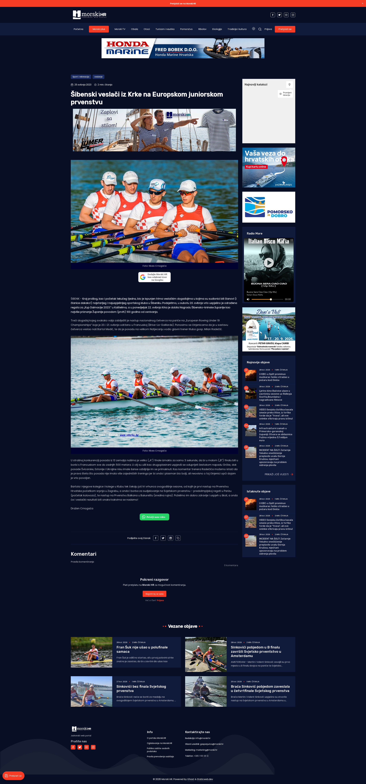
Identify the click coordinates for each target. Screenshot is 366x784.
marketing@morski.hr (206, 750)
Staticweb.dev (205, 779)
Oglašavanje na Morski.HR (159, 743)
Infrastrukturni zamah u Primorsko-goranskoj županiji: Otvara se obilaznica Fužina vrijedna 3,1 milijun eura (275, 434)
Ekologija (217, 29)
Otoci (147, 29)
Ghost (190, 779)
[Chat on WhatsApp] (154, 516)
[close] (362, 3)
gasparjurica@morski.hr (211, 744)
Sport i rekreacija (81, 76)
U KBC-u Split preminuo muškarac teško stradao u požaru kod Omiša (274, 377)
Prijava (268, 29)
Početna (78, 29)
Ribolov (202, 29)
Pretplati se (285, 29)
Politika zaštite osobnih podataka (158, 750)
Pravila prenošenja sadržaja (160, 756)
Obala (134, 29)
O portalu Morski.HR (156, 738)
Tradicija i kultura (237, 29)
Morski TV (120, 29)
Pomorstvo (186, 29)
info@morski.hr (203, 738)
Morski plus (99, 29)
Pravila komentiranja (82, 561)
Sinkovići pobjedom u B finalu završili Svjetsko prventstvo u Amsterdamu (256, 651)
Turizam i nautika (165, 29)
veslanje (98, 76)
